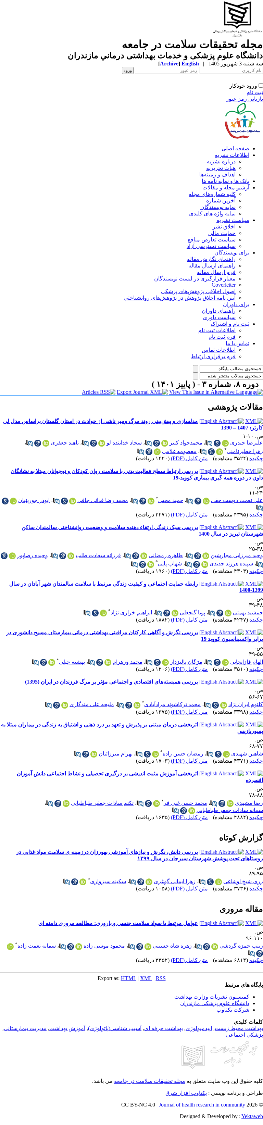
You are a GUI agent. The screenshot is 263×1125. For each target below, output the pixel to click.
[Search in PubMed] (208, 443)
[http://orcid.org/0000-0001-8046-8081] (226, 754)
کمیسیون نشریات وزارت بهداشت (211, 997)
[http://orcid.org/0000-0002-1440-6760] (155, 754)
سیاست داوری (219, 317)
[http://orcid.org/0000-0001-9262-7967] (225, 443)
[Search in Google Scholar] (217, 443)
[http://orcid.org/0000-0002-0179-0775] (204, 564)
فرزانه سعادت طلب (98, 555)
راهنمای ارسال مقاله (212, 265)
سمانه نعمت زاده (36, 946)
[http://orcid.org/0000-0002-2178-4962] (157, 451)
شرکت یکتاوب (232, 1010)
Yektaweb (252, 1116)
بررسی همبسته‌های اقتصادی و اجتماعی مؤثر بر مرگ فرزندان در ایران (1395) (111, 682)
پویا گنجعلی (192, 612)
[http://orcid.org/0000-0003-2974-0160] (143, 555)
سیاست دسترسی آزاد (211, 246)
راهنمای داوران (219, 311)
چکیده (256, 458)
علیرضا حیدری (246, 443)
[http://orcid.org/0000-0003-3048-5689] (228, 613)
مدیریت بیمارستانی (25, 1028)
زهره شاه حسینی (172, 946)
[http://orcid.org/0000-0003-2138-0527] (156, 803)
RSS (161, 978)
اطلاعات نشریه (232, 155)
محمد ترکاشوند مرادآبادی (172, 704)
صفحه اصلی (235, 148)
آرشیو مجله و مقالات (225, 187)
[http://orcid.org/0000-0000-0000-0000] (70, 555)
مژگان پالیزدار (186, 662)
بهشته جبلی (72, 662)
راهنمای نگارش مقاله (211, 259)
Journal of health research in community (202, 1105)
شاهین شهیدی (247, 754)
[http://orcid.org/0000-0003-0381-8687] (101, 443)
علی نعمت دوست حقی (237, 500)
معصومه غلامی (179, 451)
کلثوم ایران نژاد (245, 704)
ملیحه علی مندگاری (92, 704)
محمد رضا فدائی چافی (102, 500)
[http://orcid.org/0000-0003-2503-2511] (230, 803)
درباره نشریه (221, 161)
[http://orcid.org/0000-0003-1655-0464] (137, 705)
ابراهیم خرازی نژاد (131, 612)
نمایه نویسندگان (218, 207)
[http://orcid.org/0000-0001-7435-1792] (45, 443)
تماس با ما (237, 343)
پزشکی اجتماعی (244, 1035)
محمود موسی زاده (104, 946)
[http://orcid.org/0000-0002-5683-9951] (223, 705)
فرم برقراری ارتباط (213, 356)
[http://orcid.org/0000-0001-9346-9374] (64, 705)
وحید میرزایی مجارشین (237, 555)
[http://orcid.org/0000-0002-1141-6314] (10, 946)
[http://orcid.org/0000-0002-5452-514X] (78, 946)
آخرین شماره (221, 200)
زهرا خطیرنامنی (245, 451)
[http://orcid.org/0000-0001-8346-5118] (165, 662)
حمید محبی (170, 500)
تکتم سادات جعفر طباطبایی (102, 803)
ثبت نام (255, 92)
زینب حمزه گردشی (241, 946)
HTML (128, 978)
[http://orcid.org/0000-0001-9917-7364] (150, 564)
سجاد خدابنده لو (124, 443)
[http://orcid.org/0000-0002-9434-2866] (191, 810)
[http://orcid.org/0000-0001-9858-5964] (151, 501)
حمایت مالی (222, 233)
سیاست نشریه (232, 220)
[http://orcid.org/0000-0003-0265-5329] (72, 501)
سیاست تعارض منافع (212, 239)
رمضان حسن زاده (183, 754)
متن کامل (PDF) (189, 458)
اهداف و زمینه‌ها (217, 174)
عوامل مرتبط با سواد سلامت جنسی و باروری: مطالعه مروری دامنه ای (118, 923)
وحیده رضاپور (32, 555)
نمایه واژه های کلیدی (212, 213)
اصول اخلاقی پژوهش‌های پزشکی (198, 291)
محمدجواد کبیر (186, 443)
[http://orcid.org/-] (175, 613)
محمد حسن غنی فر (185, 803)
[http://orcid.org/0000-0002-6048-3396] (225, 662)
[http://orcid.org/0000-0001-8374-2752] (12, 555)
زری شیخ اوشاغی (243, 881)
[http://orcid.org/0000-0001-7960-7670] (164, 443)
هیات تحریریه (221, 168)
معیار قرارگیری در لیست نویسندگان (195, 279)
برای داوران (236, 304)
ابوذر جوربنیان (34, 500)
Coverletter (224, 285)
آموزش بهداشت (67, 1028)
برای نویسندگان (231, 252)
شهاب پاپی (170, 563)
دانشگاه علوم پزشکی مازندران (214, 1003)
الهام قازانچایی (246, 662)
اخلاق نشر (224, 226)
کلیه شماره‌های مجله (212, 194)
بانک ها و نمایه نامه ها (225, 181)
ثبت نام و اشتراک (230, 324)
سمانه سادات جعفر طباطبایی (230, 810)
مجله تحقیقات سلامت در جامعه (149, 1081)
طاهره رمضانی (166, 555)
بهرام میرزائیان (116, 754)
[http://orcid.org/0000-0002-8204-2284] (205, 555)
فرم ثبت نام (222, 337)
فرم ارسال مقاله (216, 272)
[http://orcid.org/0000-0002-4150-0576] (214, 946)
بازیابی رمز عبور (244, 99)
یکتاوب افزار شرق (186, 1093)
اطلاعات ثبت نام (217, 330)
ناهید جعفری (65, 443)
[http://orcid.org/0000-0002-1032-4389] (93, 754)
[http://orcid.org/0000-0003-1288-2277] (148, 946)
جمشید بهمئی (248, 612)
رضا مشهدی (249, 803)
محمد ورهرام (127, 662)
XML (146, 978)
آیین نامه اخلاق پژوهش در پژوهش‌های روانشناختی (180, 298)
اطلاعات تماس (219, 350)
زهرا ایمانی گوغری (175, 881)
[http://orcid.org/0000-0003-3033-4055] (219, 451)
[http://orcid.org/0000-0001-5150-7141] (206, 501)
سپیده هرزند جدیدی (231, 563)
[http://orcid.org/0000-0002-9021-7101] (82, 881)
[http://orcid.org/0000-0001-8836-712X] (66, 803)
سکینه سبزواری (108, 881)
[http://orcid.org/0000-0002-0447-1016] (13, 501)
